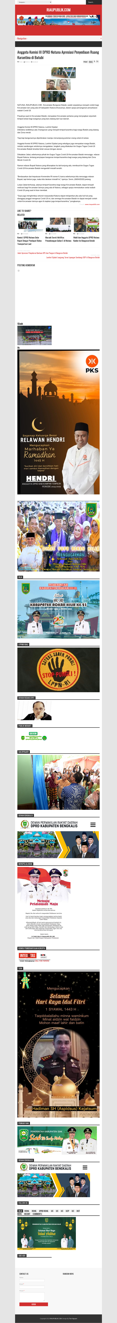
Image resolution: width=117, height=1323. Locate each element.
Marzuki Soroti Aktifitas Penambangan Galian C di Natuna (58, 239)
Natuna (27, 62)
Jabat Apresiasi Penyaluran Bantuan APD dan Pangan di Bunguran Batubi (42, 253)
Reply (21, 62)
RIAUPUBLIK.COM (58, 9)
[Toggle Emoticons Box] (18, 270)
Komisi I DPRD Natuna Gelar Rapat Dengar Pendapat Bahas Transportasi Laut (29, 240)
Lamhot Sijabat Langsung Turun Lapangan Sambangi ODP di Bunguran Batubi (73, 257)
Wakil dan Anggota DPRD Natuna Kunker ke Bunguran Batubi (86, 239)
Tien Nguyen (73, 1318)
